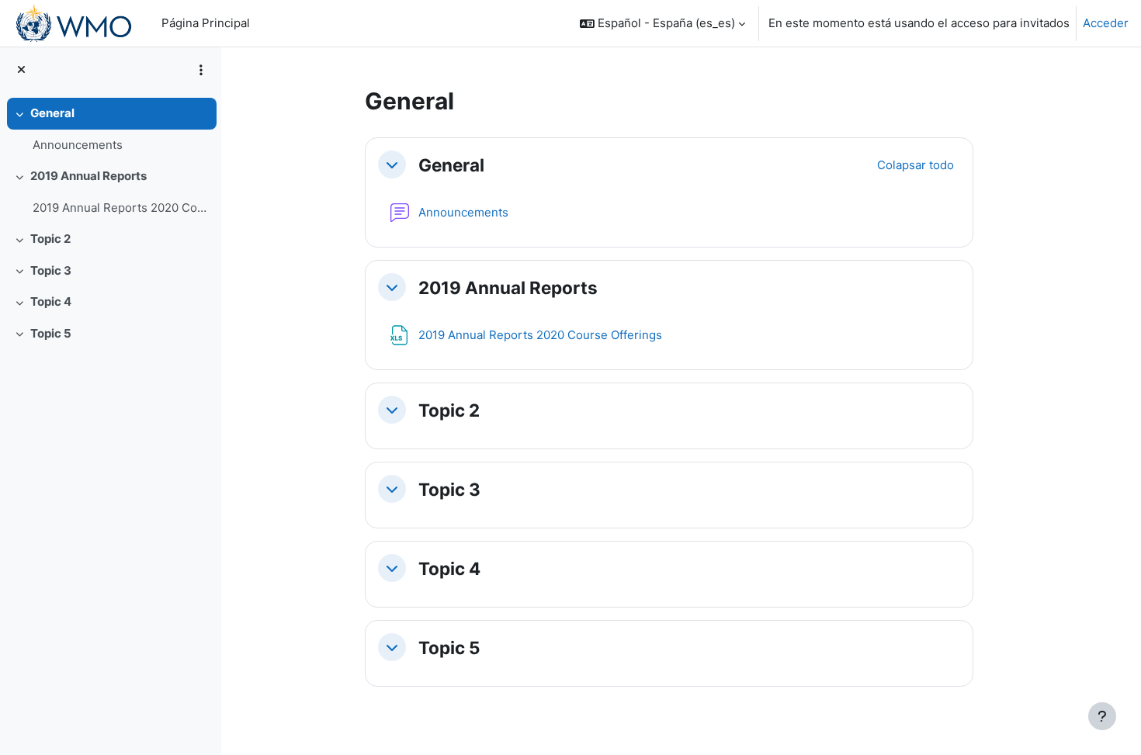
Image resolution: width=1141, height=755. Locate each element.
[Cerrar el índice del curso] (21, 70)
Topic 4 (50, 301)
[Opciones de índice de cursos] (201, 70)
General (52, 113)
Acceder (1106, 23)
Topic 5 (50, 333)
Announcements (78, 144)
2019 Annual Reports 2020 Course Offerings (121, 207)
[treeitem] (110, 129)
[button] (662, 23)
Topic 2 (50, 238)
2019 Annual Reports (88, 175)
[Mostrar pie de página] (1102, 716)
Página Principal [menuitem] (205, 23)
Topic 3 (50, 270)
